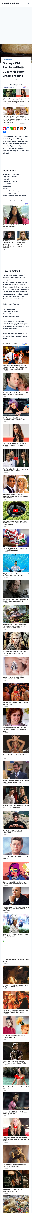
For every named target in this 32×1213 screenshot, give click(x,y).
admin (6, 80)
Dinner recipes (7, 59)
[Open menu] (28, 3)
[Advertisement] (16, 24)
